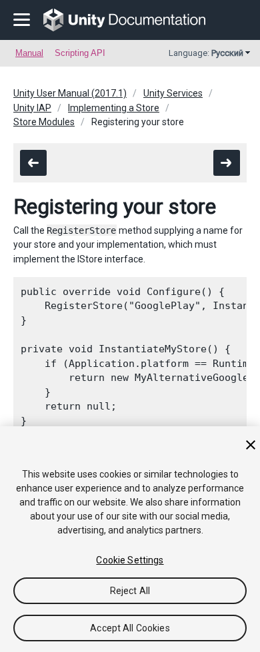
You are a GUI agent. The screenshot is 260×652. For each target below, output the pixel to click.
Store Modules (44, 122)
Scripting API (80, 53)
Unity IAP (32, 108)
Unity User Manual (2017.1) (70, 93)
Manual (29, 53)
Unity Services (173, 93)
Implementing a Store (113, 108)
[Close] (251, 445)
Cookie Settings (129, 560)
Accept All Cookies (130, 628)
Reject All (130, 590)
